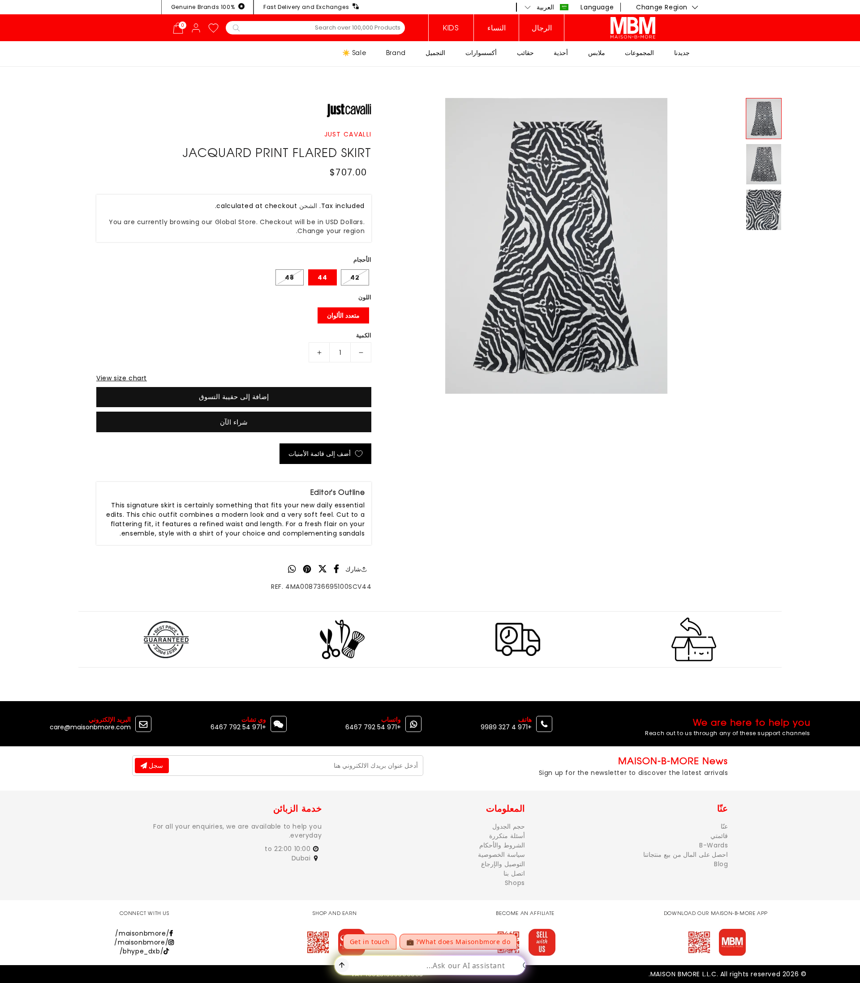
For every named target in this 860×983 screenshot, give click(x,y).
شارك (353, 569)
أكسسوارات (481, 52)
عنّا (724, 826)
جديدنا (682, 52)
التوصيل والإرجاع (503, 864)
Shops (515, 882)
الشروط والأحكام (502, 845)
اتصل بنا (514, 873)
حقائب (525, 52)
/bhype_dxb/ (142, 951)
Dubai (302, 858)
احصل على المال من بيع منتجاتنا (685, 854)
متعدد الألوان (343, 315)
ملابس (596, 52)
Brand (396, 52)
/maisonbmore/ (142, 933)
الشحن (308, 205)
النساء (496, 27)
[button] (547, 7)
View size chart (121, 378)
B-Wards (713, 845)
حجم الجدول (508, 826)
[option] (556, 246)
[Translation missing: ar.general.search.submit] (236, 27)
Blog (721, 864)
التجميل (435, 52)
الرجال (542, 27)
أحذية (561, 52)
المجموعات (639, 52)
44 (322, 277)
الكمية (363, 335)
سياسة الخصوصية (501, 854)
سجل (155, 765)
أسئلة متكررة (507, 835)
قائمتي (719, 835)
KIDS (451, 27)
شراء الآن (234, 422)
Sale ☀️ (354, 52)
